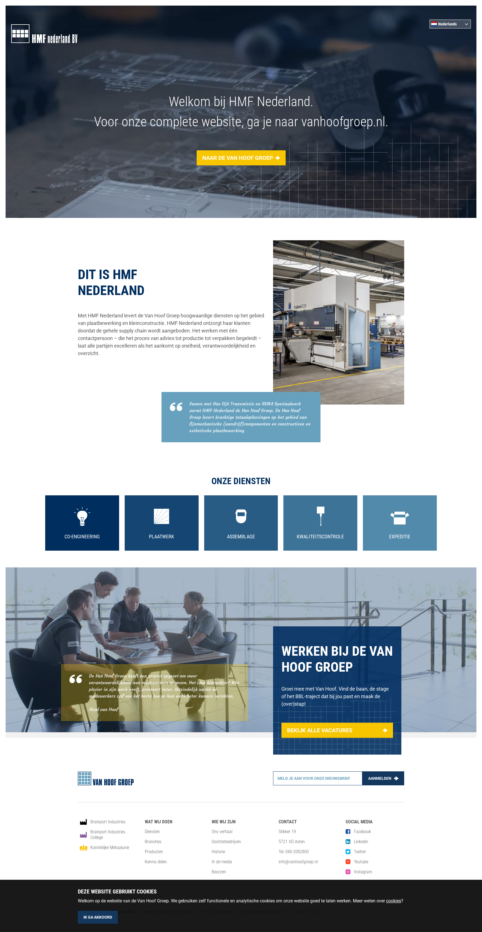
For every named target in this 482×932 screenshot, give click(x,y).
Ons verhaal (222, 831)
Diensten (152, 831)
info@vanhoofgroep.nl (298, 861)
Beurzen (219, 871)
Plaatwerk (161, 536)
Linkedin (361, 841)
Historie (218, 851)
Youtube (361, 861)
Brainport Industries (107, 821)
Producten (154, 851)
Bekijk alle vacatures (319, 730)
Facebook (362, 831)
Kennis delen (156, 861)
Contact (288, 821)
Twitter (360, 851)
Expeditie (399, 536)
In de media (222, 861)
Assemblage (241, 536)
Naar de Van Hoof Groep (237, 157)
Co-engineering (82, 536)
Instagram (363, 871)
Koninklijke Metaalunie (109, 847)
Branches (153, 841)
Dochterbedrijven (226, 841)
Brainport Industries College (107, 834)
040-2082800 (297, 851)
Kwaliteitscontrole (320, 536)
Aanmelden (379, 778)
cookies (393, 901)
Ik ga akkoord (97, 917)
